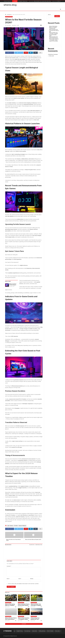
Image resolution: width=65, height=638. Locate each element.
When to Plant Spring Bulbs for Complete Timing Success (10, 605)
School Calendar (42, 630)
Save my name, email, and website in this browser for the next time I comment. (23, 583)
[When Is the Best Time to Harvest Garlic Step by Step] (24, 597)
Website (31, 578)
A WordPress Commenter (53, 54)
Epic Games (10, 525)
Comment (9, 566)
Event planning (19, 630)
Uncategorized (9, 14)
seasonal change (56, 630)
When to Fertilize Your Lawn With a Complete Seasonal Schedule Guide (37, 605)
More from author (38, 544)
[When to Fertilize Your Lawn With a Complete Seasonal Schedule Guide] (37, 597)
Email (19, 578)
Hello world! (51, 55)
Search (49, 14)
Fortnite (16, 525)
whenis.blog (10, 4)
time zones (49, 630)
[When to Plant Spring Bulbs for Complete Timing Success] (11, 597)
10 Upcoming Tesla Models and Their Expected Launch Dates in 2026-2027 (36, 618)
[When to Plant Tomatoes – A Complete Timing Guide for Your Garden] (24, 611)
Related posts (32, 544)
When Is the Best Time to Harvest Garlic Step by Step (31, 1)
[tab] (32, 544)
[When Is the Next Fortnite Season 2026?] (7, 285)
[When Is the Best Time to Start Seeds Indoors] (11, 611)
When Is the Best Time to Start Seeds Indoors (11, 618)
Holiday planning (34, 630)
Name (8, 578)
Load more (24, 623)
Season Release (22, 525)
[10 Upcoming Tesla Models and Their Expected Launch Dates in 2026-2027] (37, 611)
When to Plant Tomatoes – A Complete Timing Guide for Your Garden (23, 618)
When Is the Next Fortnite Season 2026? (12, 284)
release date (26, 630)
